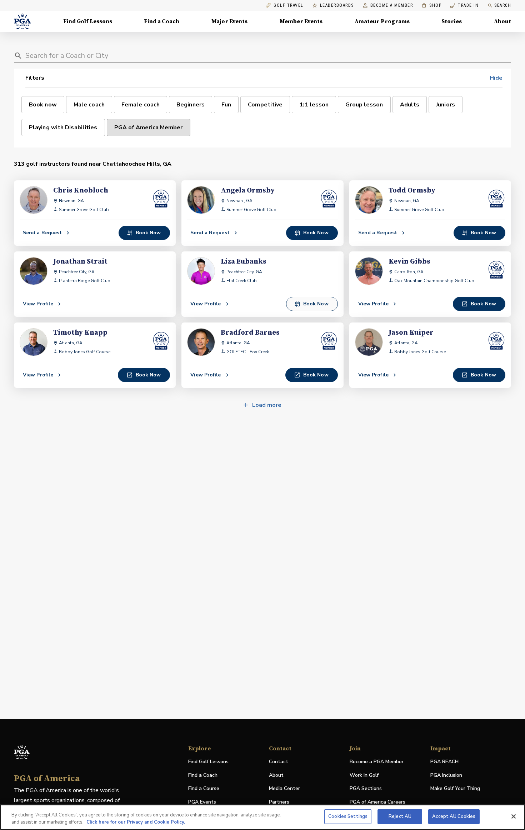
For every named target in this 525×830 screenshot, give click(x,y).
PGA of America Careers (377, 802)
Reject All (400, 816)
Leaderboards (337, 5)
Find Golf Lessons (87, 21)
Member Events (301, 21)
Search (502, 5)
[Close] (513, 816)
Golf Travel (289, 5)
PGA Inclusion (446, 775)
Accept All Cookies (453, 816)
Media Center (284, 788)
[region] (262, 817)
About (502, 21)
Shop (431, 5)
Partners (279, 802)
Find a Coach (161, 21)
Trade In (464, 5)
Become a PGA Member (377, 761)
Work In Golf (364, 775)
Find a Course (203, 788)
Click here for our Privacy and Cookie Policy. (135, 822)
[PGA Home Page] (22, 21)
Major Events (229, 21)
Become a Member (391, 5)
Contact (278, 761)
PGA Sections (366, 788)
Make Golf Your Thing (455, 788)
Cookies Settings (348, 816)
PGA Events (202, 802)
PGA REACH (444, 762)
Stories (451, 21)
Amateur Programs (382, 21)
